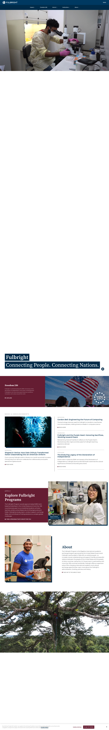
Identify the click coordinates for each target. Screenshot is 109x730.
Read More (9, 464)
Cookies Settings (77, 727)
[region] (54, 727)
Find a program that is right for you (18, 519)
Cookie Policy (44, 727)
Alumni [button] (54, 7)
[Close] (106, 726)
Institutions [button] (65, 7)
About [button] (76, 7)
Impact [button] (32, 7)
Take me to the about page (72, 572)
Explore (9, 398)
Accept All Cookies (89, 727)
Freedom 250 (43, 7)
